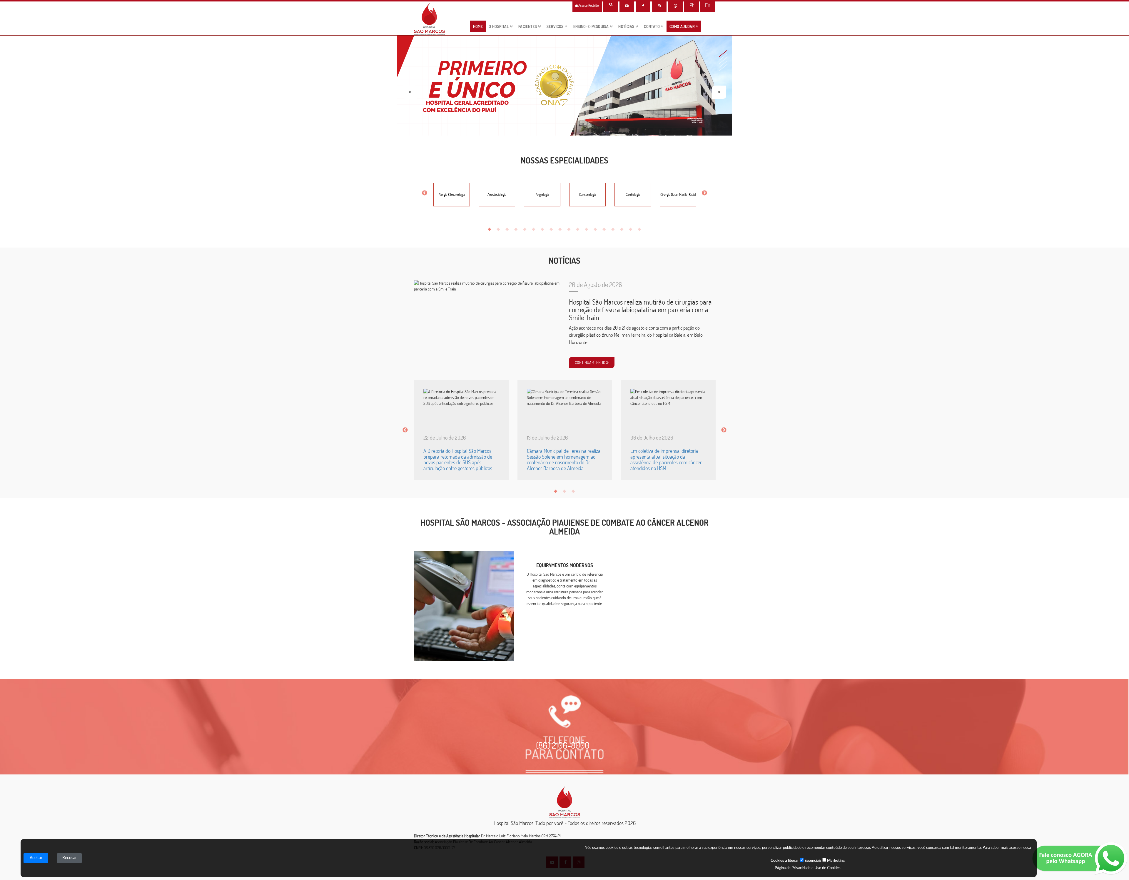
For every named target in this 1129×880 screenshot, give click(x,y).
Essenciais (812, 861)
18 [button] (641, 230)
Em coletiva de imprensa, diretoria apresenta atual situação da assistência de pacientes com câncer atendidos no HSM (666, 459)
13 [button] (596, 230)
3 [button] (508, 230)
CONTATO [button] (652, 26)
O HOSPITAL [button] (499, 26)
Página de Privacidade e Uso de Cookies (808, 868)
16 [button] (623, 230)
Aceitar (36, 858)
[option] (451, 193)
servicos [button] (555, 26)
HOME (479, 26)
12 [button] (588, 230)
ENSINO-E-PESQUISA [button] (591, 26)
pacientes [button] (528, 26)
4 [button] (517, 230)
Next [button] (704, 193)
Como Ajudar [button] (682, 26)
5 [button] (526, 230)
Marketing (835, 861)
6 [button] (535, 230)
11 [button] (579, 230)
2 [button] (499, 230)
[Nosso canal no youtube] (626, 6)
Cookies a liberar (785, 861)
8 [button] (552, 230)
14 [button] (605, 230)
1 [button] (491, 230)
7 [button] (544, 230)
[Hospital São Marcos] (643, 6)
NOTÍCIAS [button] (626, 26)
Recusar (69, 858)
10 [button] (570, 230)
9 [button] (561, 230)
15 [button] (614, 230)
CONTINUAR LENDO (590, 362)
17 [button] (632, 230)
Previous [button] (424, 193)
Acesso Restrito (588, 5)
